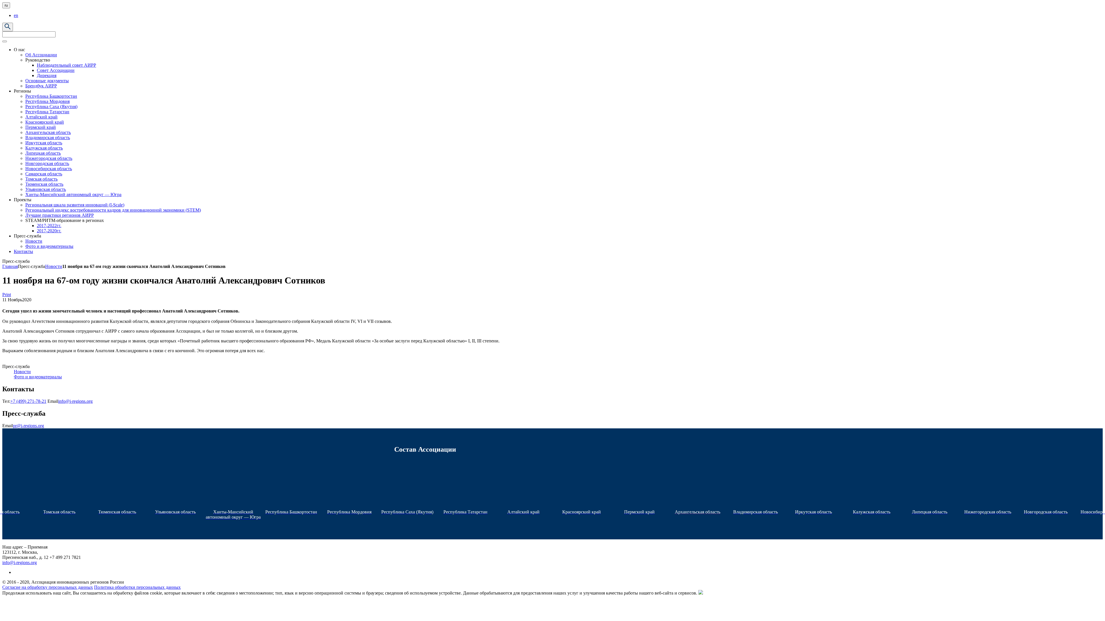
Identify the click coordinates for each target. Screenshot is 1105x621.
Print (6, 294)
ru (6, 5)
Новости (53, 266)
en (16, 15)
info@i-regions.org (75, 401)
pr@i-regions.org (28, 425)
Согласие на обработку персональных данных (47, 587)
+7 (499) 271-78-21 (28, 401)
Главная (10, 266)
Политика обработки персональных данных (137, 587)
